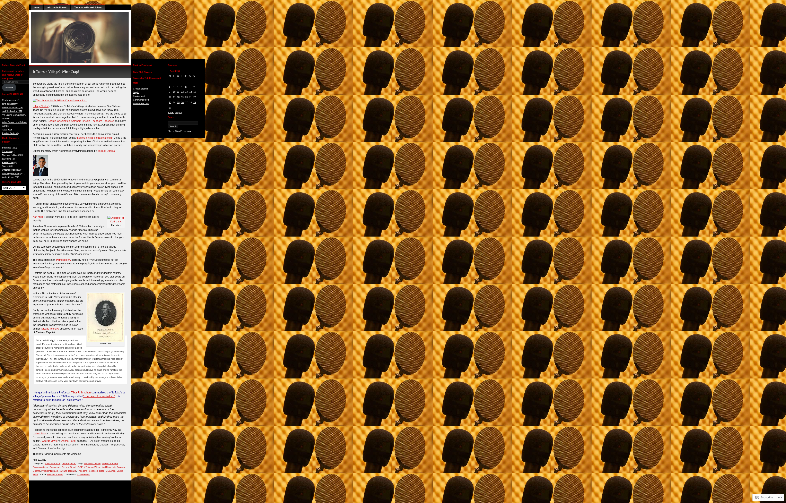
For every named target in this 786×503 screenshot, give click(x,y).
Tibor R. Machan (81, 392)
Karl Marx (38, 216)
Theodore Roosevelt (102, 121)
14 (190, 92)
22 (194, 97)
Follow (9, 87)
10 (174, 92)
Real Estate (8, 162)
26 (182, 102)
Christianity (7, 151)
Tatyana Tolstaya (50, 328)
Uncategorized (9, 170)
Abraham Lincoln (80, 121)
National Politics (10, 155)
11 (178, 92)
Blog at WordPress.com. (180, 131)
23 (170, 102)
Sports (5, 166)
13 (186, 92)
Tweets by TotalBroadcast (147, 78)
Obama (36, 471)
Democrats (55, 467)
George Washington (59, 121)
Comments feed (141, 100)
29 (194, 102)
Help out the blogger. (57, 7)
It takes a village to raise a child (94, 137)
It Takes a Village (92, 467)
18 (178, 97)
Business (6, 147)
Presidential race (49, 471)
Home (37, 7)
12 (182, 92)
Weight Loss (8, 177)
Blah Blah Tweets (142, 72)
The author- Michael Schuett (88, 7)
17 (174, 97)
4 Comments (83, 474)
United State (39, 433)
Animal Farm (68, 441)
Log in (136, 92)
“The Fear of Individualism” (99, 396)
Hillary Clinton (41, 106)
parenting (6, 158)
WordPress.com (141, 103)
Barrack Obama (106, 151)
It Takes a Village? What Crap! (56, 72)
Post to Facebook (142, 65)
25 (178, 102)
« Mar (171, 112)
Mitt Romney (119, 467)
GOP (80, 467)
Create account (140, 88)
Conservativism (40, 467)
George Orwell (50, 441)
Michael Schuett (55, 474)
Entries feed (139, 96)
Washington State (10, 173)
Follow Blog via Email (13, 65)
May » (178, 112)
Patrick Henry (63, 259)
